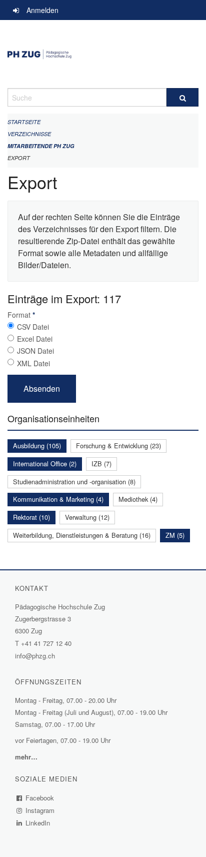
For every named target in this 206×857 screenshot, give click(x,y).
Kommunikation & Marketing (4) (58, 499)
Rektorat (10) (31, 517)
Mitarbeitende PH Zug (41, 146)
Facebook (40, 797)
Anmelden (42, 10)
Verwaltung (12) (87, 517)
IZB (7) (102, 463)
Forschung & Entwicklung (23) (118, 445)
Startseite (24, 122)
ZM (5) (175, 535)
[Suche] (182, 97)
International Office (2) (44, 463)
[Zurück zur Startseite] (103, 54)
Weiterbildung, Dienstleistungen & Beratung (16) (81, 535)
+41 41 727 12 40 (46, 643)
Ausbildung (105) (37, 445)
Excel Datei (34, 339)
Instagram (40, 810)
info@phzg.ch (35, 655)
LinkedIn (38, 822)
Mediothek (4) (138, 499)
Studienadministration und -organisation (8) (74, 481)
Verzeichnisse (29, 134)
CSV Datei (33, 327)
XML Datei (33, 363)
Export (19, 158)
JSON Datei (35, 351)
